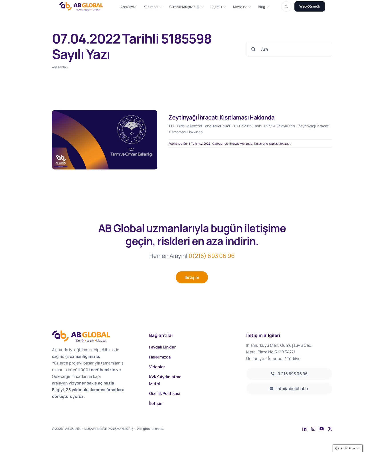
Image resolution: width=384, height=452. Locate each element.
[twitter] (330, 429)
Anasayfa (59, 67)
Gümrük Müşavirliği (184, 7)
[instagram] (313, 429)
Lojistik (216, 7)
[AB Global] (83, 6)
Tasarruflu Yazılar (265, 143)
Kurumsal (151, 7)
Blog (261, 7)
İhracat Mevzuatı (240, 143)
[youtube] (322, 429)
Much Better (221, 428)
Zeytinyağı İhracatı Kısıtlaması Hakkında (221, 117)
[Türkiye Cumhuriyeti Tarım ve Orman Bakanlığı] (104, 112)
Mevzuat (240, 7)
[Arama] (286, 6)
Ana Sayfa (128, 7)
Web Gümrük (309, 6)
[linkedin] (304, 429)
